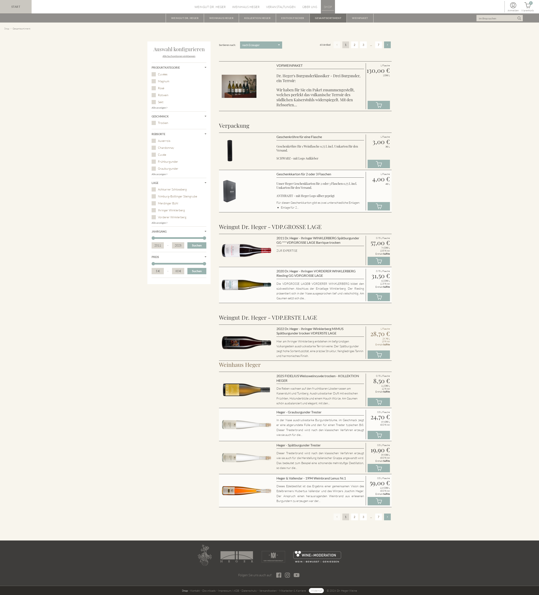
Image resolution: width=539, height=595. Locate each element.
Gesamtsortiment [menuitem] (328, 18)
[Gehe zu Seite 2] (387, 44)
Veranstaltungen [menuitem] (281, 7)
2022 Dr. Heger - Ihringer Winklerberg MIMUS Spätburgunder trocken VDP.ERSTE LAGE (309, 331)
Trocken (163, 123)
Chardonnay (166, 147)
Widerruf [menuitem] (316, 590)
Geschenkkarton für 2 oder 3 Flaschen (303, 174)
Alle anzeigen (159, 107)
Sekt (160, 102)
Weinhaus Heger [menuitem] (246, 7)
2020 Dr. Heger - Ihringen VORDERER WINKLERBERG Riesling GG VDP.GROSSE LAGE (316, 273)
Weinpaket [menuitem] (360, 18)
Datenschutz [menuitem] (249, 590)
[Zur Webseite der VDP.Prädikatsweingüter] (273, 557)
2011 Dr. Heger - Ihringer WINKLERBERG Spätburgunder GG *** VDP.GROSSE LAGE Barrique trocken (317, 240)
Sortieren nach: (227, 45)
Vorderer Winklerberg (172, 217)
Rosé (161, 88)
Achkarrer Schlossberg (172, 189)
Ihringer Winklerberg (171, 210)
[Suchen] (519, 18)
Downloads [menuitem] (209, 590)
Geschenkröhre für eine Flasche (299, 137)
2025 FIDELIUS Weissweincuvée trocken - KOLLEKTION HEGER (317, 378)
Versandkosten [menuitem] (268, 590)
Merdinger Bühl (168, 203)
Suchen (197, 245)
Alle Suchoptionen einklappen (179, 56)
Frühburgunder (168, 161)
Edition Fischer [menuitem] (292, 18)
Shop (6, 28)
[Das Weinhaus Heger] (236, 556)
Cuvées (162, 74)
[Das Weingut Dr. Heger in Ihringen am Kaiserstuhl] (204, 555)
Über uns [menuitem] (309, 7)
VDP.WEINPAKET (289, 65)
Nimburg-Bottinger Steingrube (177, 196)
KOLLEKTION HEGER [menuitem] (257, 18)
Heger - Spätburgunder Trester (298, 445)
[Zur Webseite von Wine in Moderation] (317, 557)
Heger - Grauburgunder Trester (299, 412)
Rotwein (163, 95)
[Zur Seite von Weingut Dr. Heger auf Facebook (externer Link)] (278, 575)
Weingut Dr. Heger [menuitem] (210, 7)
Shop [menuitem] (328, 7)
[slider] (153, 238)
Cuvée (162, 154)
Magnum (163, 81)
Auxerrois (164, 140)
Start (15, 6)
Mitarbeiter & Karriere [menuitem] (292, 590)
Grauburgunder (168, 168)
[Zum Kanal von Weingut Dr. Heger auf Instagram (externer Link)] (296, 575)
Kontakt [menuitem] (195, 590)
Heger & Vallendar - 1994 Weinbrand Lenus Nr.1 (311, 478)
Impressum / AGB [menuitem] (228, 590)
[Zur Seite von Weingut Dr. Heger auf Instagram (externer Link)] (287, 575)
